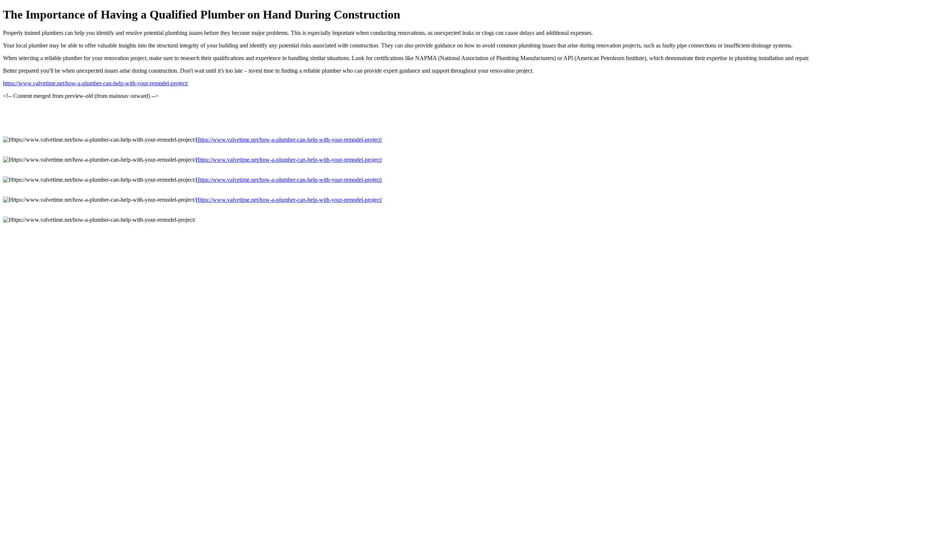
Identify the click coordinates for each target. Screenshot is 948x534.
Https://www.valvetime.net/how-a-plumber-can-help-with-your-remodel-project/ (289, 139)
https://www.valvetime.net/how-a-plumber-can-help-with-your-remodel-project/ (95, 83)
